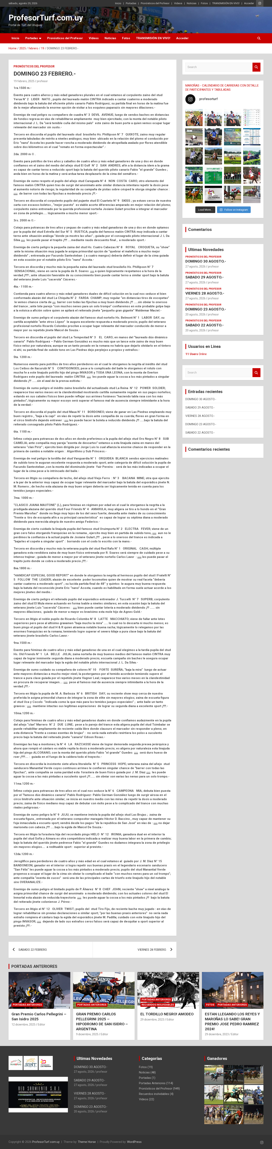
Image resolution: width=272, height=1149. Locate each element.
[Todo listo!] (232, 136)
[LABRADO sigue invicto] (251, 156)
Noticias (191, 3)
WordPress (134, 1142)
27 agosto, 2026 (195, 266)
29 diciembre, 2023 (152, 1019)
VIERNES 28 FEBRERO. (152, 950)
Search (256, 67)
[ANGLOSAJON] (213, 194)
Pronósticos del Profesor (155, 3)
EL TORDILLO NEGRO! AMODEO (167, 1014)
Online (196, 354)
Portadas (131, 3)
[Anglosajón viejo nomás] (251, 175)
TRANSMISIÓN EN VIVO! (226, 3)
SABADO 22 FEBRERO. (33, 950)
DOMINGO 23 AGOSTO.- (205, 309)
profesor (42, 81)
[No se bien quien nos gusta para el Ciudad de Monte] (213, 136)
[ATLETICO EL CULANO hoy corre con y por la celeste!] (194, 194)
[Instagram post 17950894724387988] (194, 136)
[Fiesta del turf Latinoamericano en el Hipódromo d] (251, 136)
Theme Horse (87, 1142)
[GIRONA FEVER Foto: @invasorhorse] (232, 117)
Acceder (249, 3)
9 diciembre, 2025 (87, 1034)
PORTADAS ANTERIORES (34, 966)
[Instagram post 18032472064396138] (213, 175)
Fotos (204, 3)
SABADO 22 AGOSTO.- (204, 325)
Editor (41, 1024)
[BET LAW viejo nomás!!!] (251, 194)
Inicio (118, 3)
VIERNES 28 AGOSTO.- (204, 293)
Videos (178, 3)
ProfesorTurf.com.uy (46, 17)
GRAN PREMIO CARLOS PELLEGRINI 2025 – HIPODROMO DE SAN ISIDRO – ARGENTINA (102, 1021)
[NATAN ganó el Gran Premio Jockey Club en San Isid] (232, 156)
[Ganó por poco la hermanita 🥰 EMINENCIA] (213, 156)
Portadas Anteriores (27, 1004)
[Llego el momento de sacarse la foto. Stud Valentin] (232, 194)
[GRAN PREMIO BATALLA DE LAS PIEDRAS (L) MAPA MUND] (194, 117)
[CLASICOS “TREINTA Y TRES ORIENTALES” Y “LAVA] (213, 117)
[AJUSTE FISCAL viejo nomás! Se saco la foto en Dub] (194, 156)
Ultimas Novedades (206, 249)
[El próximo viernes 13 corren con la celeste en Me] (251, 117)
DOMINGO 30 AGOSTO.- (205, 261)
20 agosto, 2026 (195, 314)
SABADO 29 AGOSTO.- (204, 277)
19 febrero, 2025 (24, 81)
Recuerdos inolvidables (158, 1004)
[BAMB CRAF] (194, 175)
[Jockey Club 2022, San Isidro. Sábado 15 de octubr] (232, 175)
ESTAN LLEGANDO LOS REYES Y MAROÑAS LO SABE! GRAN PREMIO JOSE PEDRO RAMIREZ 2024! (232, 1021)
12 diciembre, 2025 (23, 1024)
